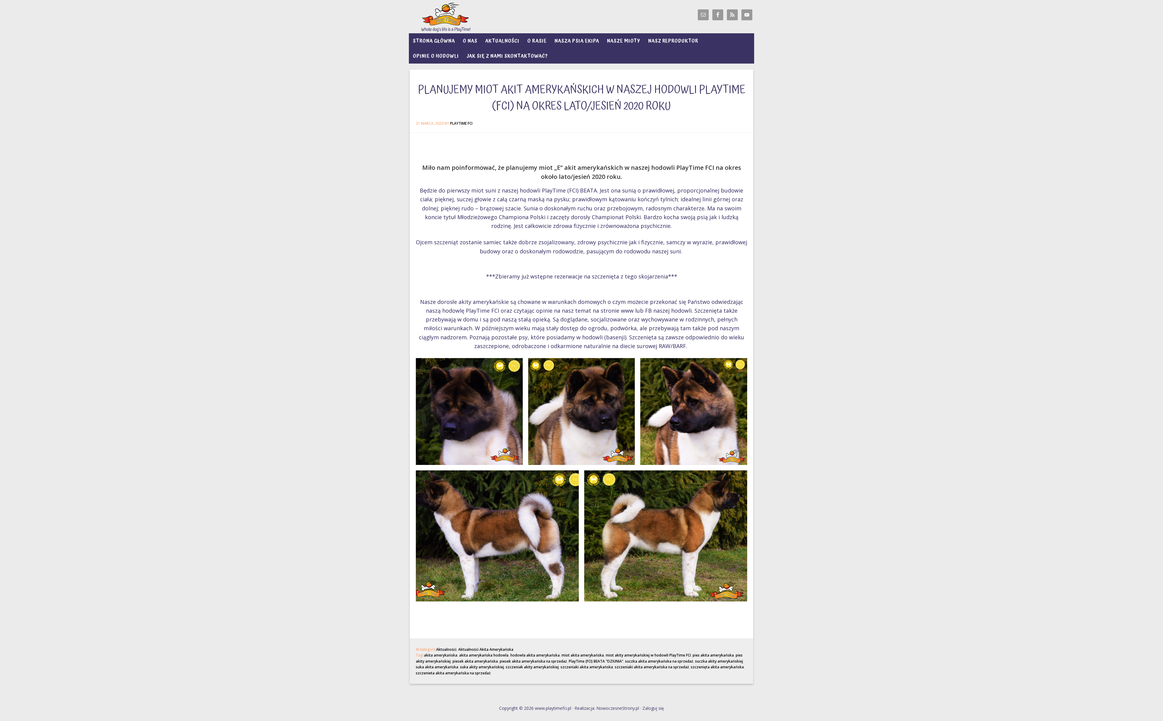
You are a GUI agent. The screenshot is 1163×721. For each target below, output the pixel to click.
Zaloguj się (653, 708)
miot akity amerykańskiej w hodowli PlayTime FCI (648, 655)
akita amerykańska (440, 655)
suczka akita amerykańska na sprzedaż (659, 661)
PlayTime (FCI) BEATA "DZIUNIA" (596, 661)
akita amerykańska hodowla (484, 655)
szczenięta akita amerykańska (717, 667)
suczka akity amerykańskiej (719, 661)
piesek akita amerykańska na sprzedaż (533, 661)
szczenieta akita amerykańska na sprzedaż (453, 673)
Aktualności (446, 649)
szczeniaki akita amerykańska (587, 667)
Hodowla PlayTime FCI (463, 16)
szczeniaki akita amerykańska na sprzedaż (652, 667)
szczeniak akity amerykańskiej (532, 667)
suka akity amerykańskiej (482, 667)
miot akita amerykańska (583, 655)
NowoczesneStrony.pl (617, 708)
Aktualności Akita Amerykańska (485, 649)
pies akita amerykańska (713, 655)
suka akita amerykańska (437, 667)
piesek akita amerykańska (475, 661)
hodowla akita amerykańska (535, 655)
